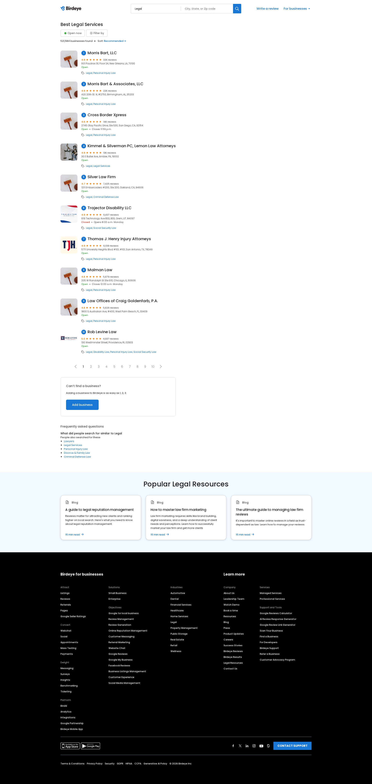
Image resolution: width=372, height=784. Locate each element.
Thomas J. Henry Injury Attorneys (119, 239)
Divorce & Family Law (77, 453)
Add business (82, 405)
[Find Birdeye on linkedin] (247, 746)
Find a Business (269, 636)
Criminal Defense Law (106, 197)
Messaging (66, 668)
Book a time (231, 610)
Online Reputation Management (127, 630)
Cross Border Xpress (107, 115)
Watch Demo (231, 604)
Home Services (179, 616)
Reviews (65, 599)
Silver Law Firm (102, 177)
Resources (230, 616)
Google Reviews (117, 654)
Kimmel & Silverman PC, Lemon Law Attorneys (132, 146)
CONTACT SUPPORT (292, 746)
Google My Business (120, 659)
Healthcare (177, 610)
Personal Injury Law (104, 73)
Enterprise (114, 599)
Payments (66, 654)
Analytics (65, 711)
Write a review (268, 8)
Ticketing (65, 691)
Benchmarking (69, 685)
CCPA (137, 763)
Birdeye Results (233, 657)
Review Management (121, 619)
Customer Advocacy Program (277, 659)
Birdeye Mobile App (71, 729)
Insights (65, 680)
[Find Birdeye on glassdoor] (268, 746)
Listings (65, 593)
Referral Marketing (119, 642)
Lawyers (69, 441)
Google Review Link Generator (277, 625)
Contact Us (230, 668)
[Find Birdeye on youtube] (261, 746)
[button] (160, 366)
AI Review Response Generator (278, 619)
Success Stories (233, 645)
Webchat (65, 630)
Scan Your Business (271, 630)
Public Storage (179, 633)
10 (153, 366)
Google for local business (123, 613)
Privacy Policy (94, 763)
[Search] (237, 8)
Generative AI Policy (155, 763)
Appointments (69, 642)
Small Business (117, 593)
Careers (228, 639)
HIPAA (129, 763)
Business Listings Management (127, 671)
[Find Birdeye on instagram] (254, 746)
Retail (173, 645)
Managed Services (271, 593)
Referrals (65, 604)
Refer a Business (270, 654)
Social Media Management (124, 683)
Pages (64, 610)
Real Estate (177, 639)
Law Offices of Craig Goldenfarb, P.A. (123, 301)
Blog (226, 622)
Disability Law (101, 352)
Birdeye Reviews (233, 651)
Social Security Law (104, 228)
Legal (89, 73)
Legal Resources (233, 662)
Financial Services (180, 604)
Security (110, 763)
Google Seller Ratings (73, 616)
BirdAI (63, 705)
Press (227, 628)
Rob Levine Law (102, 332)
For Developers (268, 642)
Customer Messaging (121, 636)
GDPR (120, 763)
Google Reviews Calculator (276, 613)
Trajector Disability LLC (110, 208)
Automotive (177, 593)
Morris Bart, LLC (102, 53)
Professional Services (272, 599)
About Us (229, 593)
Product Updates (234, 633)
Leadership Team (234, 599)
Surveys (65, 674)
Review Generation (119, 625)
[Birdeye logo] (71, 8)
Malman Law (100, 270)
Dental (174, 599)
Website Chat (116, 648)
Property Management (184, 628)
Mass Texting (68, 648)
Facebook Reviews (119, 665)
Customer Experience (121, 677)
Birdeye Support (269, 648)
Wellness (175, 651)
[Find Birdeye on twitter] (240, 746)
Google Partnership (72, 723)
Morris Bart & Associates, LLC (115, 84)
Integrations (67, 717)
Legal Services (101, 166)
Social (63, 636)
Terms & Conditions (72, 763)
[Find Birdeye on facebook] (233, 746)
